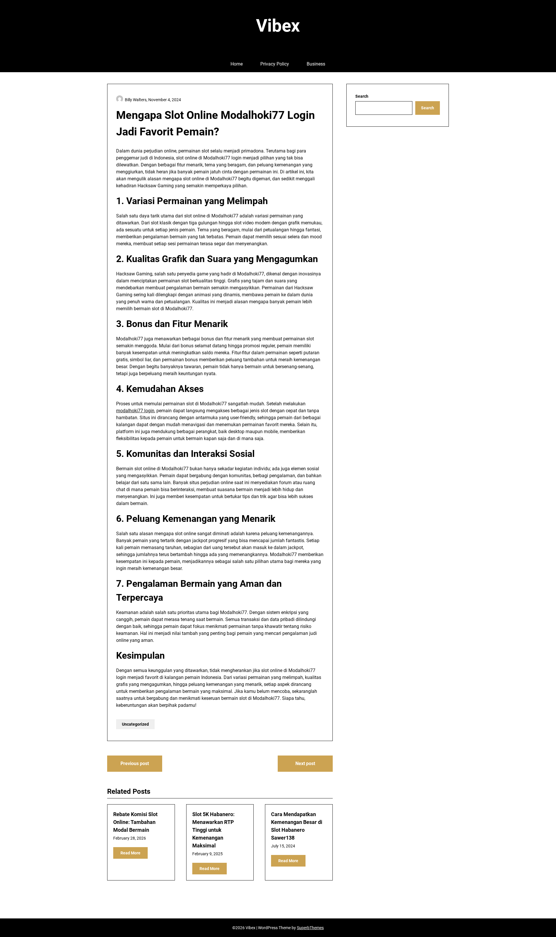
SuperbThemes (310, 927)
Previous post (134, 763)
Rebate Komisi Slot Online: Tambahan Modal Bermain (135, 822)
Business (316, 64)
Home (237, 64)
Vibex (278, 25)
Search (361, 96)
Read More (130, 853)
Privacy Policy (274, 64)
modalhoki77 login (135, 410)
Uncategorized (135, 724)
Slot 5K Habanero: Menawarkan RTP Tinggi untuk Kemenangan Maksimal (213, 830)
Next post (305, 763)
